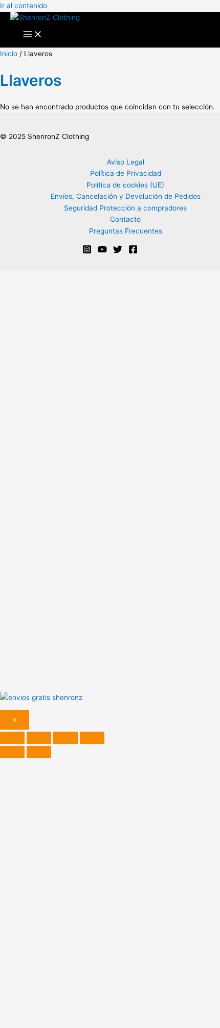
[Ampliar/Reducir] (12, 738)
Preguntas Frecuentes (125, 231)
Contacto (125, 219)
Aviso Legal (125, 162)
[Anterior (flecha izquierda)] (12, 752)
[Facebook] (133, 251)
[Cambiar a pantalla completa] (39, 738)
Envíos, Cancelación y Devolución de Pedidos (126, 196)
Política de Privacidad (125, 173)
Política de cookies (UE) (125, 185)
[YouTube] (102, 251)
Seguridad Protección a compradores (125, 208)
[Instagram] (87, 251)
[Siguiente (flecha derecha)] (39, 752)
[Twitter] (117, 251)
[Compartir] (65, 738)
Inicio (8, 54)
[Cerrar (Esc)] (92, 738)
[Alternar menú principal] (32, 35)
